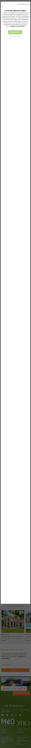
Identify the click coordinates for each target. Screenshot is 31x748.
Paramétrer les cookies (15, 36)
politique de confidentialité (18, 26)
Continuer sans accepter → (23, 4)
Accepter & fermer (15, 32)
